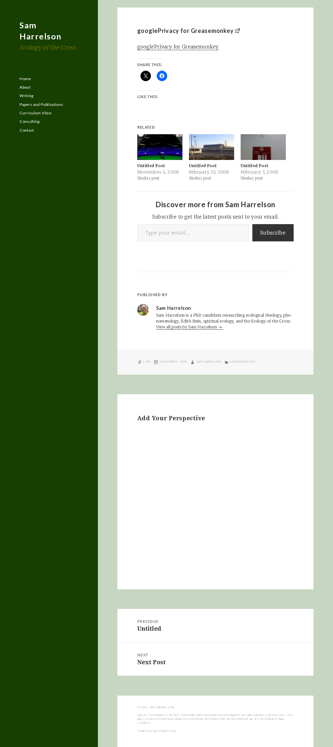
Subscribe (273, 232)
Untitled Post (151, 165)
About (25, 87)
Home (25, 78)
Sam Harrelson (208, 361)
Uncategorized (242, 361)
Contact (27, 130)
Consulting (30, 121)
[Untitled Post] (159, 147)
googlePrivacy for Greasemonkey (185, 30)
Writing (26, 95)
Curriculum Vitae (35, 112)
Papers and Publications (41, 104)
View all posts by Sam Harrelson (187, 326)
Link (147, 361)
